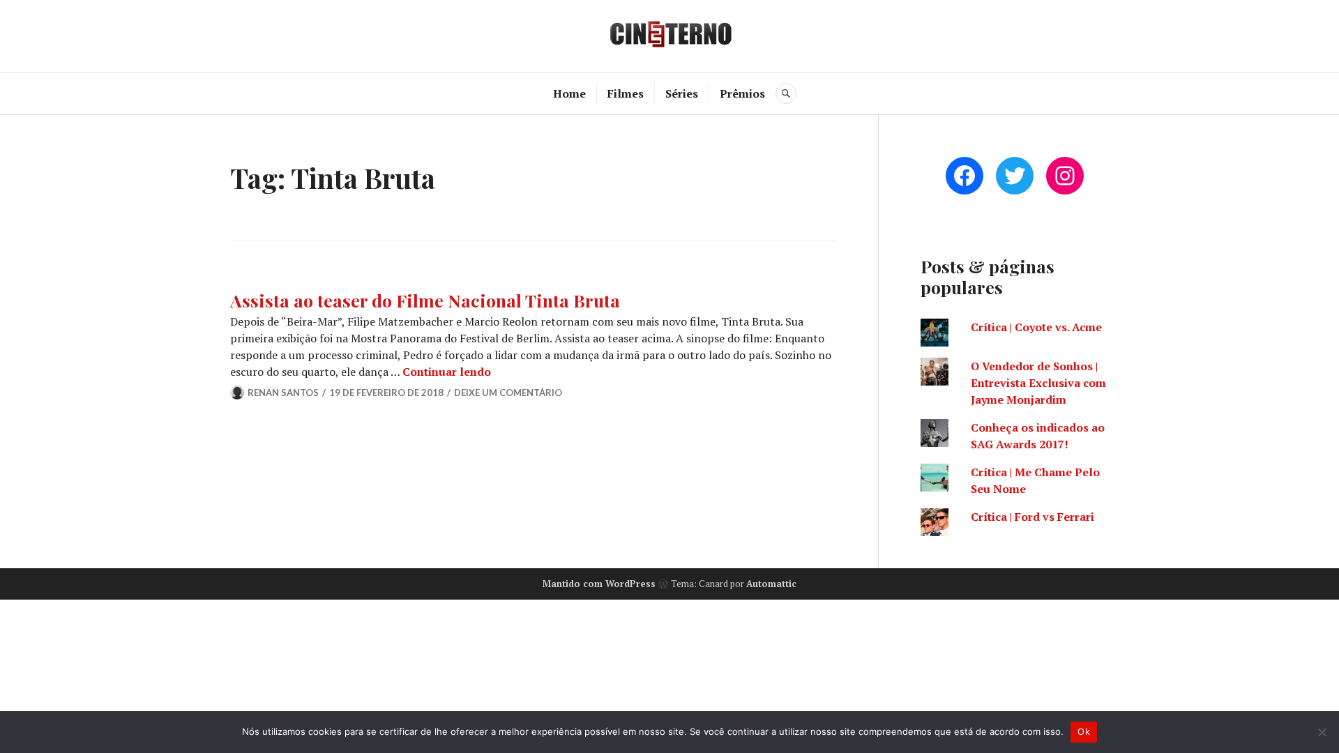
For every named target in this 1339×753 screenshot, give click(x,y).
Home (569, 93)
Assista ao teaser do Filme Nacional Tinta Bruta (425, 300)
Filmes (625, 93)
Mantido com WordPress (599, 583)
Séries (681, 93)
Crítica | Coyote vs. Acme (1036, 327)
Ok (1083, 731)
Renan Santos (283, 392)
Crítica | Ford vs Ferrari (1032, 516)
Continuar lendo (446, 371)
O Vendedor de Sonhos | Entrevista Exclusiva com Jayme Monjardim (1038, 382)
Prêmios (742, 93)
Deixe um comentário (508, 392)
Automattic (771, 583)
